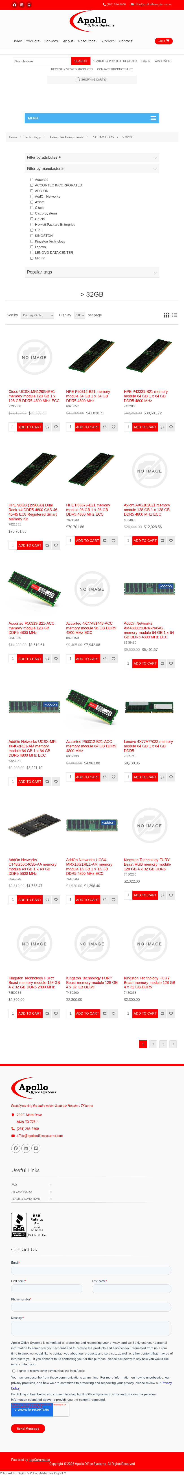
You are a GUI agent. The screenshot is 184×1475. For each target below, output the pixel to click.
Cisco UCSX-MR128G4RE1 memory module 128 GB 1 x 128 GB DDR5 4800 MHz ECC (34, 396)
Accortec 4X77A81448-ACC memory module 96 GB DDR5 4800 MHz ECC (91, 628)
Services (51, 41)
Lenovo (40, 247)
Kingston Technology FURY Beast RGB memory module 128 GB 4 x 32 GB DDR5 (147, 864)
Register (130, 61)
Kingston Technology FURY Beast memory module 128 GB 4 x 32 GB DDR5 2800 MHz (34, 982)
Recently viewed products (72, 69)
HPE (38, 230)
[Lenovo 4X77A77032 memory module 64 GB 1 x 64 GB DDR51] (149, 707)
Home (17, 41)
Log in (145, 61)
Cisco (39, 208)
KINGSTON (44, 236)
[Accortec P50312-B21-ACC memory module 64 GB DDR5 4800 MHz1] (92, 707)
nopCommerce (39, 1460)
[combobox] (42, 61)
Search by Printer (107, 61)
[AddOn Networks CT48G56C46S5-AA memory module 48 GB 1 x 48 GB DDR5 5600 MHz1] (34, 825)
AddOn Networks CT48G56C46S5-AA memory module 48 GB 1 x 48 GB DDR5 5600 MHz (33, 867)
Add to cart (29, 427)
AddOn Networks (47, 196)
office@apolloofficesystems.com (153, 4)
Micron (40, 258)
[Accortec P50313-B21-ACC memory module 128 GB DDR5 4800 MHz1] (34, 589)
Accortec (41, 180)
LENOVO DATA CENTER (54, 252)
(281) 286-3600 (116, 4)
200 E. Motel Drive (29, 1115)
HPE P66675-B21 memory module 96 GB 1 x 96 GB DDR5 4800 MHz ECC (88, 509)
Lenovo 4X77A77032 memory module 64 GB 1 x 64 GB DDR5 (148, 746)
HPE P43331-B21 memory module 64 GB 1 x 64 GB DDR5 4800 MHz (146, 396)
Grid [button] (166, 315)
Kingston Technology (50, 241)
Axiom (39, 202)
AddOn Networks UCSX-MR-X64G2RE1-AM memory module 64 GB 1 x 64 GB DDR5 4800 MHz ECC (33, 748)
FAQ (14, 1184)
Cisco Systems (46, 213)
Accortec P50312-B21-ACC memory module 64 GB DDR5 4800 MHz (91, 746)
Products (32, 41)
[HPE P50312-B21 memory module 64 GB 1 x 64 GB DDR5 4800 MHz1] (92, 357)
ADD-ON (41, 191)
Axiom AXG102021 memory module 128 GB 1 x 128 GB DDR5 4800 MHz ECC (147, 509)
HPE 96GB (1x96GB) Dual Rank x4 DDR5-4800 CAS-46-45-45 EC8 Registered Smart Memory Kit (34, 512)
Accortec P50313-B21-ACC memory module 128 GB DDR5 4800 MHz (31, 628)
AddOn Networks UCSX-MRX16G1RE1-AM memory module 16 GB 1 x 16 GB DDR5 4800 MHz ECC (89, 867)
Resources (86, 41)
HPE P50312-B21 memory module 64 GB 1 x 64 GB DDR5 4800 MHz (88, 396)
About (68, 41)
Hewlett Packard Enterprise (55, 224)
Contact (125, 41)
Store (161, 40)
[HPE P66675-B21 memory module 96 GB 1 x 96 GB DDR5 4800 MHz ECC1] (92, 471)
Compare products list (115, 69)
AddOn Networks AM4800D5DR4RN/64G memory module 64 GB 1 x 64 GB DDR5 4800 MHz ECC (149, 630)
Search (80, 61)
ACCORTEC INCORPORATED (58, 185)
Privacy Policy (22, 1191)
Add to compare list (47, 426)
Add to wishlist (55, 426)
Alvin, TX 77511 (28, 1122)
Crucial (40, 219)
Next (173, 1044)
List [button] (174, 315)
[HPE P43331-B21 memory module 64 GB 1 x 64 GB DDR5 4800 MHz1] (149, 357)
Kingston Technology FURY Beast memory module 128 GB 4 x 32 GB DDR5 (92, 982)
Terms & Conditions (26, 1198)
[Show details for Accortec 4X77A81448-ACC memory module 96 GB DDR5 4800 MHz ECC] (92, 589)
